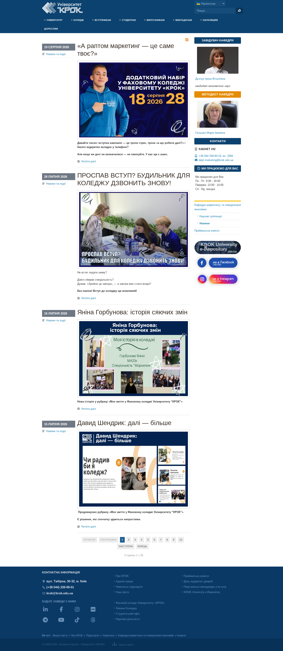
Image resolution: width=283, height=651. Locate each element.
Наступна (126, 546)
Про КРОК (122, 576)
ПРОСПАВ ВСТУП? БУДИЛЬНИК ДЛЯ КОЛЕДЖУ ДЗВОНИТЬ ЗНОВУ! (133, 179)
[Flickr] (98, 612)
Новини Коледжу (126, 608)
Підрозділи (92, 635)
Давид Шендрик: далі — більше (124, 422)
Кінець (142, 546)
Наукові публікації (211, 216)
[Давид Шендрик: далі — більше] (133, 507)
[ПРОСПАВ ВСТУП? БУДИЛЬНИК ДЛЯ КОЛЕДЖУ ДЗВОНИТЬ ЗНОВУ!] (133, 267)
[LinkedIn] (50, 612)
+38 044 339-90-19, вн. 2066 (215, 155)
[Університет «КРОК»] (65, 8)
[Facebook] (66, 612)
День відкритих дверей (198, 581)
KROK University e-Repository (202, 592)
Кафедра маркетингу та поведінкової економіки (217, 207)
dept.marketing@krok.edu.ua (216, 160)
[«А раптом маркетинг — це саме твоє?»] (133, 138)
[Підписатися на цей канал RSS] (187, 39)
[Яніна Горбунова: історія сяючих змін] (133, 397)
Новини (205, 223)
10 (180, 539)
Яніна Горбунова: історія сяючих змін (132, 312)
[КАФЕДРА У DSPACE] (217, 253)
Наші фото (122, 592)
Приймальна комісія (206, 230)
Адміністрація (124, 581)
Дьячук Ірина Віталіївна (210, 78)
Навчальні (109, 635)
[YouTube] (66, 622)
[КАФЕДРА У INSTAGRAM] (217, 286)
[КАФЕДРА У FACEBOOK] (217, 270)
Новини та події (56, 54)
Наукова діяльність (128, 619)
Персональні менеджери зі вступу (205, 586)
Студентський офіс (128, 613)
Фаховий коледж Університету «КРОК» (140, 602)
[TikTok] (82, 622)
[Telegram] (50, 622)
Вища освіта (60, 635)
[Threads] (98, 622)
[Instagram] (82, 612)
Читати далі (88, 161)
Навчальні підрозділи (129, 586)
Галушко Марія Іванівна (210, 132)
